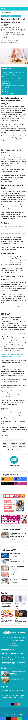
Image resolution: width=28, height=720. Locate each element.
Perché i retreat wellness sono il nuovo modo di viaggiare (18, 678)
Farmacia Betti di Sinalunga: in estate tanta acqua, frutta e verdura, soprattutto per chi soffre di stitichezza (18, 535)
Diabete (17, 695)
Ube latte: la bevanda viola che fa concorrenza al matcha (20, 605)
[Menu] (26, 9)
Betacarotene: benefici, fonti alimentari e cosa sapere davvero (6, 620)
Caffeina (6, 81)
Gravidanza (4, 697)
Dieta (22, 695)
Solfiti (5, 89)
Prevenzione (15, 697)
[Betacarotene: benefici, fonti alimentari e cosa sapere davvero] (7, 613)
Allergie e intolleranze (15, 15)
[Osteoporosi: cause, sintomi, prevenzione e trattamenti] (5, 568)
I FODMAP (6, 87)
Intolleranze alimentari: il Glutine (13, 79)
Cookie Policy (21, 714)
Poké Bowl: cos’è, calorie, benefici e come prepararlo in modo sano (20, 620)
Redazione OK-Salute (7, 40)
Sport (20, 697)
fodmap (22, 443)
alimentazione (5, 690)
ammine (20, 440)
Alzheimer (12, 690)
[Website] (14, 468)
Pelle (10, 697)
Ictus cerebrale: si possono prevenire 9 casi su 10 (16, 554)
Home (3, 12)
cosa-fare (21, 692)
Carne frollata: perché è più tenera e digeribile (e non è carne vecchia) (7, 605)
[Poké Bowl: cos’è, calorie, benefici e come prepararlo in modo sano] (21, 613)
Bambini (22, 690)
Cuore (13, 695)
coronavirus (14, 692)
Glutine (6, 446)
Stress (3, 700)
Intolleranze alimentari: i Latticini (13, 77)
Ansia (17, 690)
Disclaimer (14, 714)
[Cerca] (23, 9)
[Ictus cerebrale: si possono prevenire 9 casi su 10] (5, 555)
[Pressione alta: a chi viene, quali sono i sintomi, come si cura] (5, 561)
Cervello (8, 692)
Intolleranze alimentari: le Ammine (13, 85)
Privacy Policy (6, 714)
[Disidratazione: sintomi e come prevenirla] (5, 673)
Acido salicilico (7, 83)
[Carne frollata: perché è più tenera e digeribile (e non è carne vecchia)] (7, 598)
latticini (11, 449)
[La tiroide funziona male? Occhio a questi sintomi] (5, 581)
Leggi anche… (10, 93)
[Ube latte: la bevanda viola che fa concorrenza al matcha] (21, 598)
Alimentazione (8, 12)
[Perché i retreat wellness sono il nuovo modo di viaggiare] (5, 680)
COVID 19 (8, 695)
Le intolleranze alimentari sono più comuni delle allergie (13, 74)
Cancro (3, 692)
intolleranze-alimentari (18, 446)
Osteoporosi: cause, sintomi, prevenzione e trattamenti (17, 567)
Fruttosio (6, 91)
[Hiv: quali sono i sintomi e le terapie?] (5, 574)
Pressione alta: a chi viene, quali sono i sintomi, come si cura (18, 560)
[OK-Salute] (4, 8)
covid (3, 695)
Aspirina (6, 443)
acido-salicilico (10, 440)
